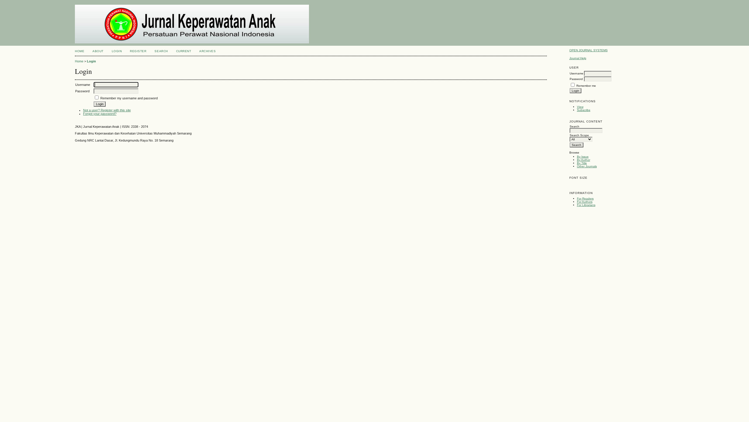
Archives (207, 51)
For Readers (585, 198)
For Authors (584, 201)
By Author (583, 159)
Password (576, 79)
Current (183, 51)
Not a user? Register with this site (107, 110)
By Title (582, 163)
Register (138, 51)
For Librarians (586, 205)
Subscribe (583, 110)
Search (161, 51)
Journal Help (577, 58)
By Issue (583, 156)
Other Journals (587, 166)
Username (576, 73)
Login (117, 51)
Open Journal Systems (588, 50)
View (580, 106)
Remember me (586, 85)
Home (79, 51)
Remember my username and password (129, 98)
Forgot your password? (99, 113)
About (98, 51)
